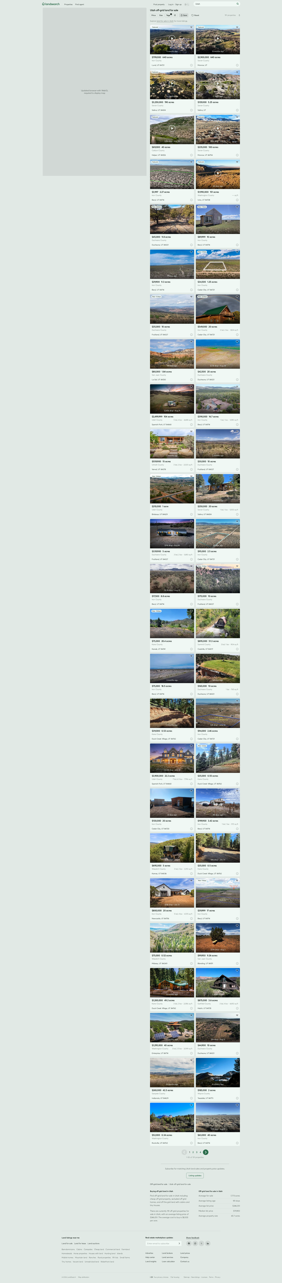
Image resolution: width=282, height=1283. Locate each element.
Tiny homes (66, 1261)
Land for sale (67, 1243)
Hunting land (110, 1253)
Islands (119, 1253)
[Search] (238, 4)
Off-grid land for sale (158, 1184)
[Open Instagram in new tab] (195, 1243)
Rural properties (104, 1257)
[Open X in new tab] (201, 1243)
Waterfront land (107, 1261)
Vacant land (78, 1261)
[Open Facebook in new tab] (189, 1243)
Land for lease (80, 1243)
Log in (170, 4)
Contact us (184, 1261)
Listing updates (195, 1175)
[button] (155, 48)
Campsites (88, 1249)
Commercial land (113, 1249)
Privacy (217, 1277)
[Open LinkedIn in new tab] (208, 1243)
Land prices (185, 1253)
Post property (158, 4)
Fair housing (175, 1277)
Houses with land (96, 1253)
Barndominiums (68, 1249)
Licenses (204, 1277)
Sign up (178, 4)
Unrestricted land (92, 1261)
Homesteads (67, 1253)
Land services (167, 1257)
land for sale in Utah (165, 21)
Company (184, 1257)
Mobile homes (67, 1257)
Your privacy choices (161, 1277)
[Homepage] (49, 4)
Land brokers (167, 1253)
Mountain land (81, 1257)
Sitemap (187, 1277)
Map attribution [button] (83, 1277)
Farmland (126, 1249)
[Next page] (205, 1152)
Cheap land (99, 1249)
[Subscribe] (179, 1243)
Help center (150, 1257)
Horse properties (80, 1253)
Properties (68, 4)
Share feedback (192, 1238)
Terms (211, 1277)
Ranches (92, 1257)
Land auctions (93, 1243)
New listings (195, 1277)
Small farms (125, 1257)
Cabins (79, 1249)
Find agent (79, 4)
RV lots (115, 1257)
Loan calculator (168, 1261)
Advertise (149, 1253)
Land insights (150, 1261)
